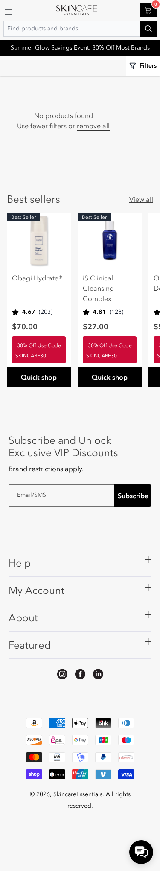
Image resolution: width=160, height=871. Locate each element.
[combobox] (80, 29)
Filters (148, 65)
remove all (93, 125)
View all (141, 199)
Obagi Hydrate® (37, 278)
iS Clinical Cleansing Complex (98, 288)
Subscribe (133, 495)
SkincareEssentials (77, 794)
